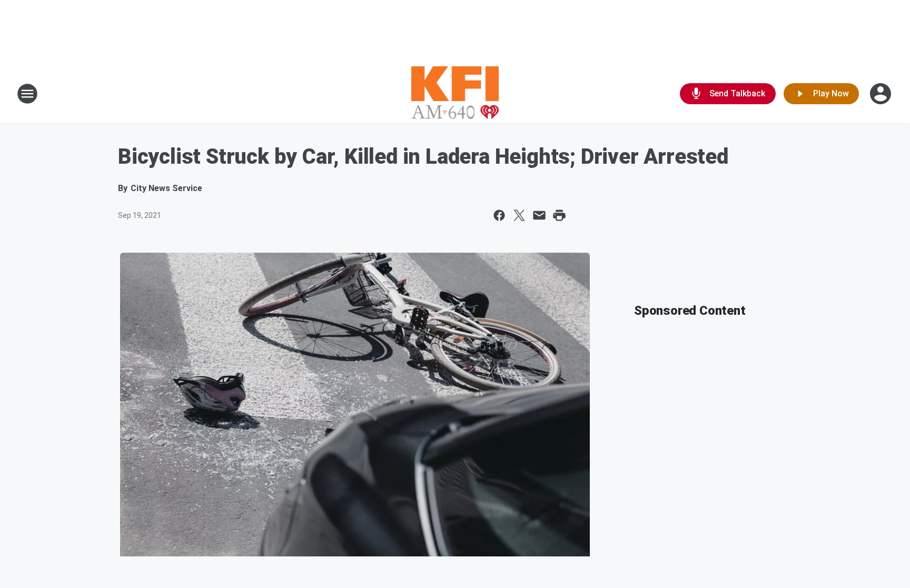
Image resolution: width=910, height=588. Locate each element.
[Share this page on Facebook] (499, 215)
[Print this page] (559, 215)
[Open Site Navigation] (27, 93)
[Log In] (881, 93)
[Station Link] (455, 93)
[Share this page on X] (519, 215)
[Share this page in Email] (539, 215)
